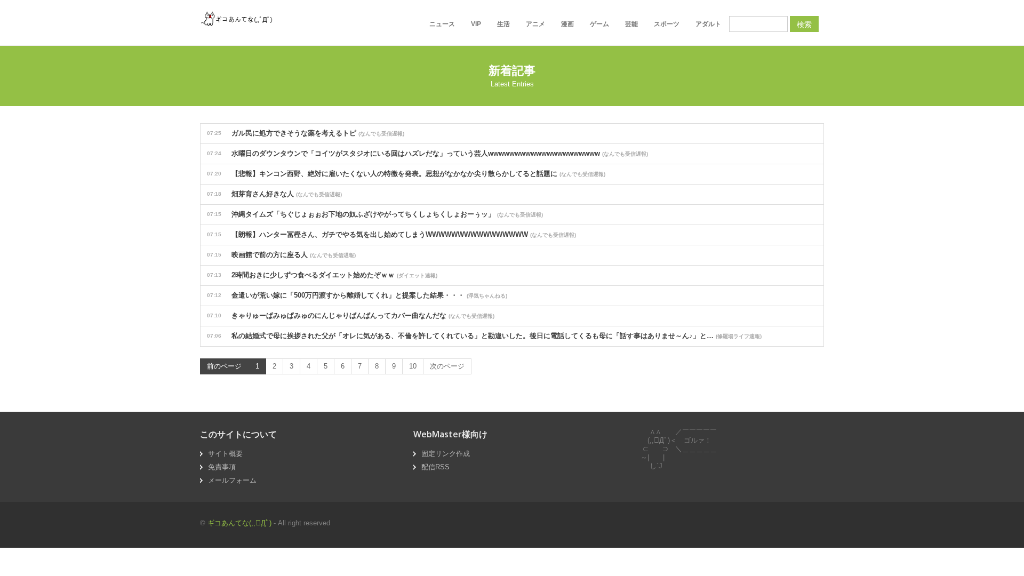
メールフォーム (232, 480)
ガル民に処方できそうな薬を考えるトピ (305, 133)
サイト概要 (225, 454)
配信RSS (435, 467)
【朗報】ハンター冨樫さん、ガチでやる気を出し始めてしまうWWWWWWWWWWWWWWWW (391, 234)
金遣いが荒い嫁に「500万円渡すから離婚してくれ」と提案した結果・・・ (357, 295)
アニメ (535, 24)
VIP (476, 24)
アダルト (708, 24)
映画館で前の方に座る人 (281, 255)
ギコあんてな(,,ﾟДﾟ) (239, 523)
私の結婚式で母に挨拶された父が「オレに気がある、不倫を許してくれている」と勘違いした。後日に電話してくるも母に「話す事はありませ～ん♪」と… (484, 336)
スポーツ (666, 24)
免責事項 (222, 467)
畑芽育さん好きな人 (274, 194)
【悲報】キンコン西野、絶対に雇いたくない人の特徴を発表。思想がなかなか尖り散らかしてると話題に (406, 174)
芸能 (631, 24)
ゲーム (599, 24)
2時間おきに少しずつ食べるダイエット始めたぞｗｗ (322, 275)
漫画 (567, 24)
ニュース (442, 24)
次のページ (447, 366)
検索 (804, 24)
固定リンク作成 (445, 454)
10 (413, 366)
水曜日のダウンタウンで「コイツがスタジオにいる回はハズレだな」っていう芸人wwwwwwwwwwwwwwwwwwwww (427, 153)
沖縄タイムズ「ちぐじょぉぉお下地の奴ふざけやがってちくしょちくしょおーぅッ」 (375, 214)
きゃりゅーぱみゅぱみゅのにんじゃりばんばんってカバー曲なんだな (350, 315)
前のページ (224, 366)
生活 (503, 24)
